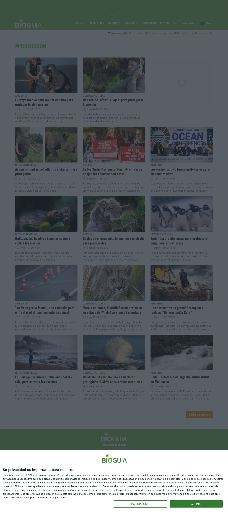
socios (36, 475)
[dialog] (114, 481)
